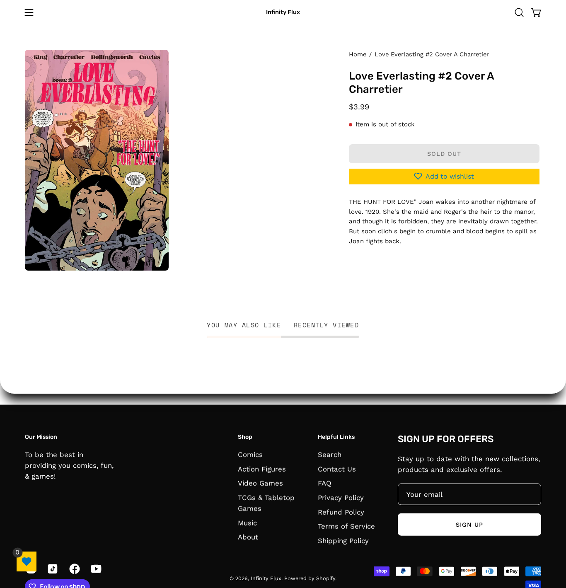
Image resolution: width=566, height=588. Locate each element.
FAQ (324, 483)
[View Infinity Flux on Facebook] (73, 568)
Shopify (325, 578)
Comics (250, 454)
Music (247, 522)
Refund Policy (341, 512)
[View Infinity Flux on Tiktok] (51, 568)
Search (329, 454)
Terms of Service (346, 526)
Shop (245, 436)
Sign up (469, 524)
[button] (519, 12)
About (248, 537)
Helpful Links (336, 436)
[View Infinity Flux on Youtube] (95, 568)
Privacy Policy (341, 497)
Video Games (260, 483)
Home (357, 54)
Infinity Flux (283, 12)
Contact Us (337, 469)
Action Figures (262, 469)
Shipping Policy (343, 540)
